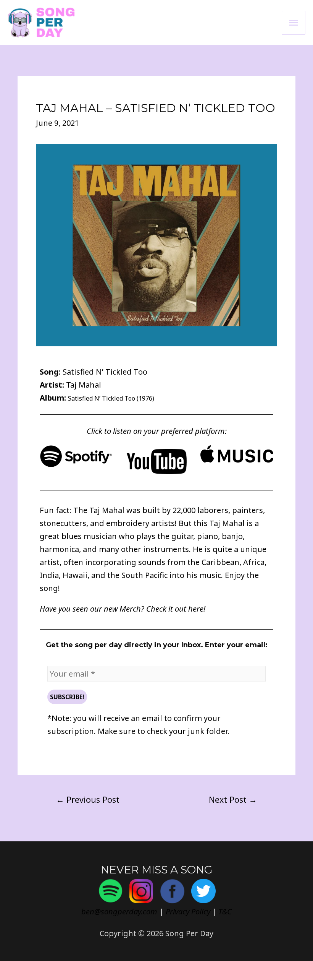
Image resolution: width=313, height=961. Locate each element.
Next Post (233, 799)
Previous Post (87, 799)
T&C (225, 911)
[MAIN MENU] (293, 23)
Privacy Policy (188, 911)
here (195, 609)
